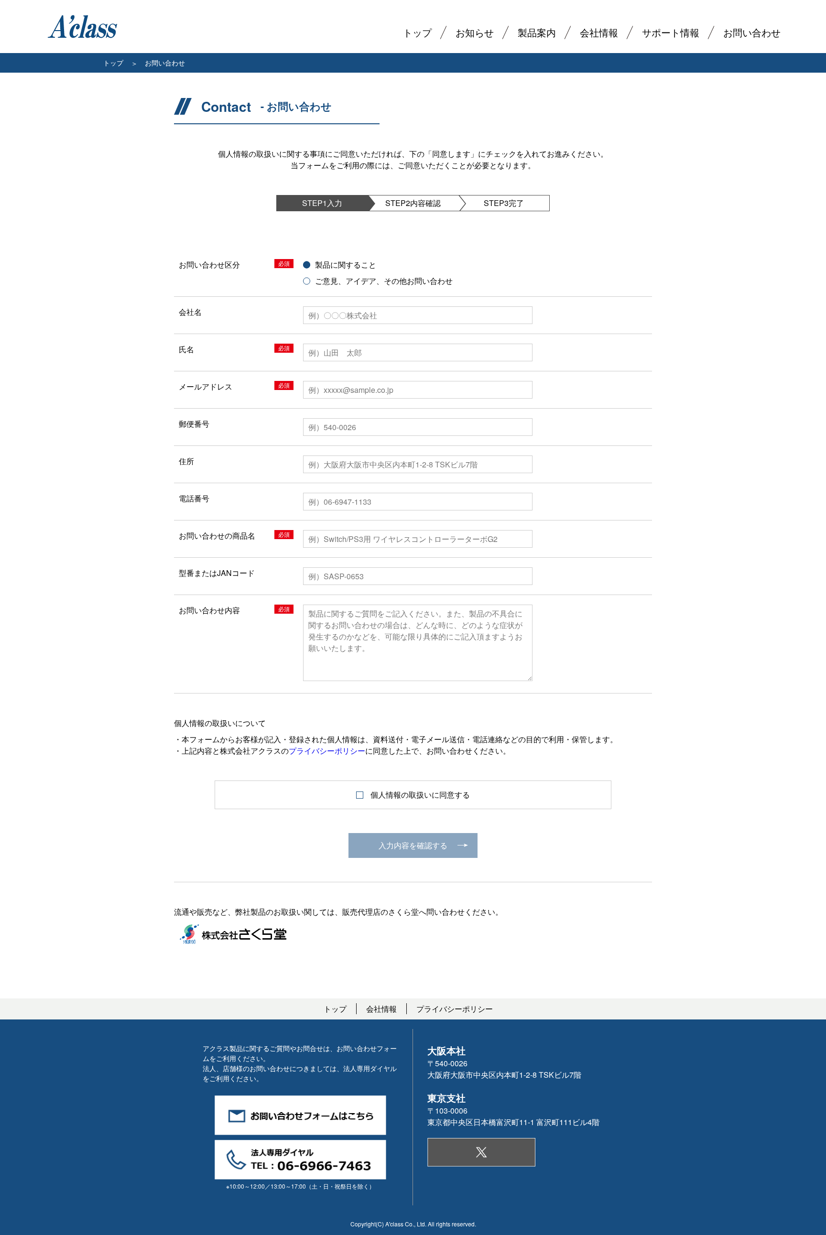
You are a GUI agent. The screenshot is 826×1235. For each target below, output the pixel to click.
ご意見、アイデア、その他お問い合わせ (384, 280)
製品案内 (537, 32)
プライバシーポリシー (327, 750)
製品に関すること (345, 264)
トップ (113, 62)
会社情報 (381, 1008)
